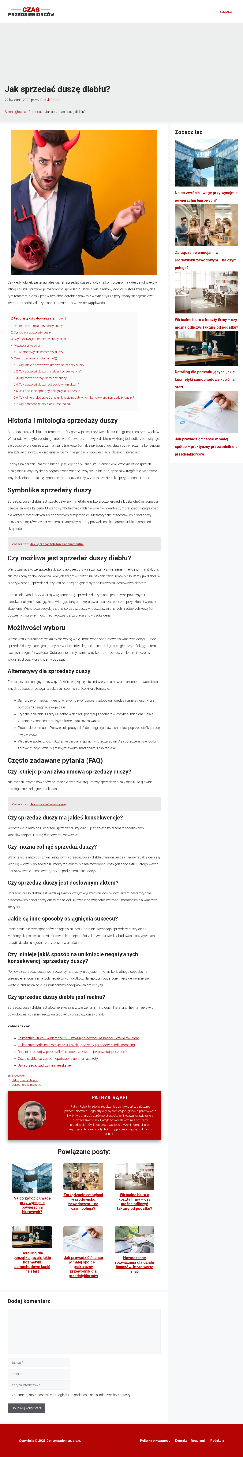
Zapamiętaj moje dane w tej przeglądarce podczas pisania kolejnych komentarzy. (71, 1395)
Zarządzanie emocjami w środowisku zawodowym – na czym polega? (83, 1202)
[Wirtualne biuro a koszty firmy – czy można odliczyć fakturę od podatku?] (206, 293)
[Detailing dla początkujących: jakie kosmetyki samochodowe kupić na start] (206, 349)
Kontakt (181, 1440)
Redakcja (217, 1440)
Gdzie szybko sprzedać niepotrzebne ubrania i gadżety (58, 1058)
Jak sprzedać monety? (26, 1084)
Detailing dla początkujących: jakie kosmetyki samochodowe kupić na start (32, 1262)
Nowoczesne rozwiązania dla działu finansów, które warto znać (134, 1265)
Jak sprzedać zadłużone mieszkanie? (45, 1065)
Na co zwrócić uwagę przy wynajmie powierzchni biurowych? (32, 1205)
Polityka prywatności (155, 1440)
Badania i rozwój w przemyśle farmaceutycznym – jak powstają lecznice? (72, 1052)
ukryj (61, 318)
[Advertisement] (121, 53)
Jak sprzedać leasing (25, 1080)
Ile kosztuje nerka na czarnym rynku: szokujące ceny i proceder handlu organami (76, 1045)
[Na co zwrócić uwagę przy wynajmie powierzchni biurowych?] (206, 164)
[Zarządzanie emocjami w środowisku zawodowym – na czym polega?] (206, 226)
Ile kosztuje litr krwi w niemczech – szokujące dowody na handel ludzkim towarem (78, 1038)
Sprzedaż (226, 11)
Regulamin (199, 1440)
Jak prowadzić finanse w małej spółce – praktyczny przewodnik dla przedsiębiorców (83, 1266)
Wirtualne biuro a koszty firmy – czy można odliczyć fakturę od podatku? (134, 1202)
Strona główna (15, 112)
